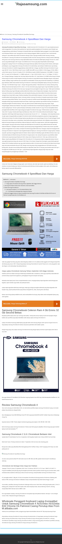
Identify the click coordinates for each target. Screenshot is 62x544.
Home (2, 34)
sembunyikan (12, 179)
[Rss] (31, 540)
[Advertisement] (31, 19)
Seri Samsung (8, 34)
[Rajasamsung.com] (31, 4)
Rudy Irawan (5, 42)
